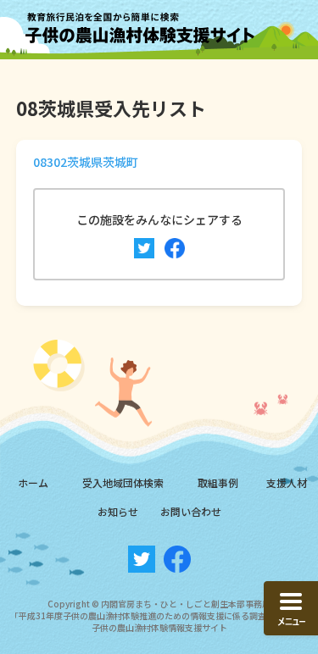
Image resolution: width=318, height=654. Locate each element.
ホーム (33, 482)
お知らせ (118, 511)
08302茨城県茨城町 (85, 161)
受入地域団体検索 (123, 482)
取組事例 (218, 482)
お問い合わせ (190, 511)
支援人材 (286, 482)
